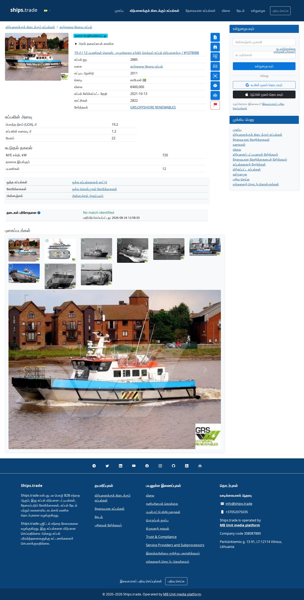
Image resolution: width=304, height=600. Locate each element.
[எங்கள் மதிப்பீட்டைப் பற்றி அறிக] (38, 213)
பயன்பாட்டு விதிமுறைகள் (163, 512)
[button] (47, 11)
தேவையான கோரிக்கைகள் (251, 139)
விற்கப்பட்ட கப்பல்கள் (247, 169)
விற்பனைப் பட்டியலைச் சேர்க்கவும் (255, 154)
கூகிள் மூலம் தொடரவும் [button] (266, 85)
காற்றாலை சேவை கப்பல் (76, 27)
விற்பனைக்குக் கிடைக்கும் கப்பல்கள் (154, 10)
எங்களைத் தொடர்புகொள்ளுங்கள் (256, 184)
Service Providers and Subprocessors (175, 545)
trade (23, 9)
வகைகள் (239, 144)
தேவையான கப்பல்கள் (200, 10)
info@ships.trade (239, 503)
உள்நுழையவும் (264, 66)
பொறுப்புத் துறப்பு (157, 520)
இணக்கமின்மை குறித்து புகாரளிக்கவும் (173, 553)
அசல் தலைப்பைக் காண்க (96, 43)
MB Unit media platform (182, 594)
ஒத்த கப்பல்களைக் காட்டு (89, 182)
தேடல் (241, 10)
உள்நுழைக (258, 10)
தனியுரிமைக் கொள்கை (162, 503)
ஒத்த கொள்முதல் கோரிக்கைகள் (94, 189)
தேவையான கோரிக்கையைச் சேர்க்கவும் (260, 159)
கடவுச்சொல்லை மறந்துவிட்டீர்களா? (285, 50)
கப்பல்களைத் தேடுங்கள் (249, 164)
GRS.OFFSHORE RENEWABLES (153, 107)
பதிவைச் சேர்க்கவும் (108, 525)
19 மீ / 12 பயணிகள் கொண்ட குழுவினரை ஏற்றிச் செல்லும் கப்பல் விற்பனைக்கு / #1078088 (136, 52)
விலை (226, 10)
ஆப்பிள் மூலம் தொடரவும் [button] (266, 94)
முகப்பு (119, 10)
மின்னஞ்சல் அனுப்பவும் (87, 196)
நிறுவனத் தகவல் (157, 528)
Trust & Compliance (161, 536)
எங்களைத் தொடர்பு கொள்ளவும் (167, 561)
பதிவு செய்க (280, 10)
